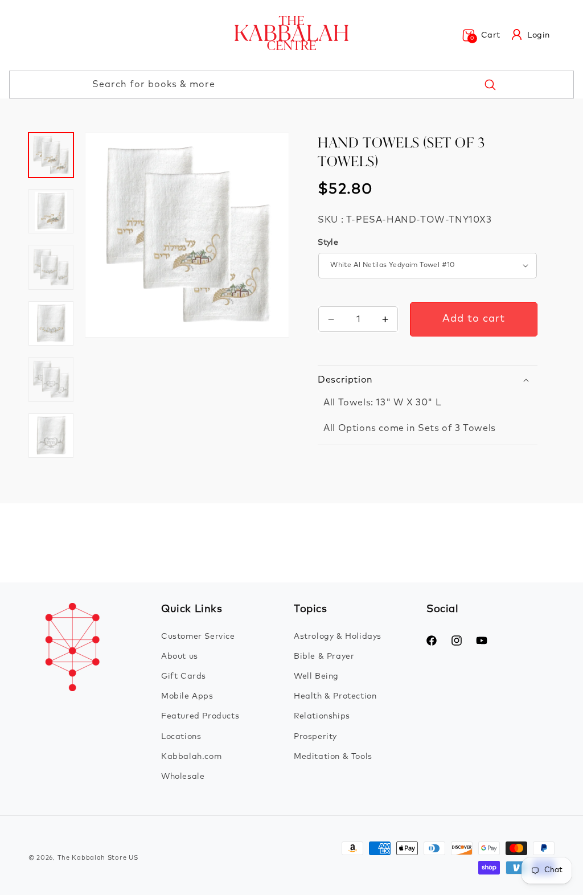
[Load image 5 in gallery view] (50, 379)
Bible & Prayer (324, 656)
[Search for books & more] (489, 84)
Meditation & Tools (333, 757)
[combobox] (291, 84)
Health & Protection (335, 696)
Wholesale (182, 777)
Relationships (322, 716)
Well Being (316, 676)
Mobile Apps (187, 696)
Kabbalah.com (191, 757)
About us (179, 656)
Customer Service (198, 637)
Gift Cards (183, 676)
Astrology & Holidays (337, 637)
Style (328, 243)
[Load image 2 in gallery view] (50, 211)
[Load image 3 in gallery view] (50, 267)
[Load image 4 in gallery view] (50, 323)
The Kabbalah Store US (98, 858)
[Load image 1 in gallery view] (50, 155)
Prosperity (315, 737)
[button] (481, 35)
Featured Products (200, 716)
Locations (181, 737)
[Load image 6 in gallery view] (50, 435)
